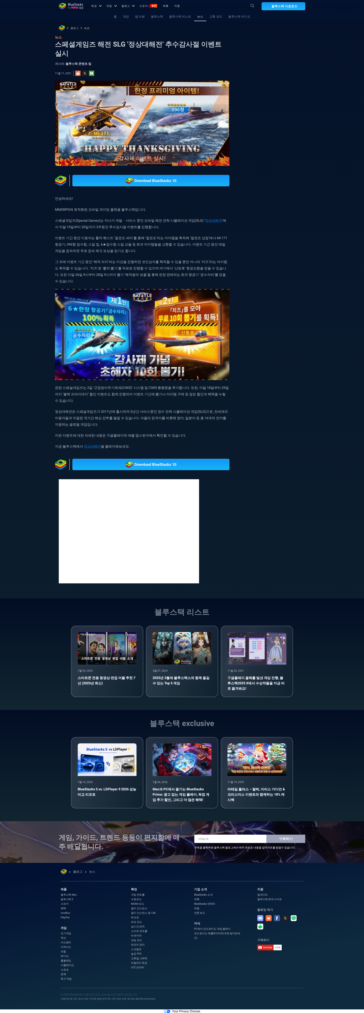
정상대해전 (213, 220)
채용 (196, 908)
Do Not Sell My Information (141, 998)
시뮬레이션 (67, 965)
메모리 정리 (138, 944)
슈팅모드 (136, 899)
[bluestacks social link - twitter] (285, 918)
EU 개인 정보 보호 (117, 998)
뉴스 (200, 16)
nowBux (65, 912)
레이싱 (64, 956)
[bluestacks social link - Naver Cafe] (260, 926)
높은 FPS (136, 953)
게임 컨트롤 (138, 894)
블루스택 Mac (69, 894)
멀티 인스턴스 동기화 (143, 912)
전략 (63, 974)
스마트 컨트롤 (139, 931)
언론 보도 (199, 912)
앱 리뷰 (140, 16)
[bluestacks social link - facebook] (277, 918)
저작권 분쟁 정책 (98, 998)
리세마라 (136, 935)
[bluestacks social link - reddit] (269, 918)
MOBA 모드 (137, 903)
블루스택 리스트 (180, 16)
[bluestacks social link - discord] (260, 918)
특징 (94, 5)
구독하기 (286, 839)
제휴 (166, 5)
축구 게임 (66, 978)
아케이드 (66, 946)
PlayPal (65, 917)
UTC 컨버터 (137, 967)
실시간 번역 (138, 926)
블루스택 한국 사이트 (269, 899)
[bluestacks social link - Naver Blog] (294, 918)
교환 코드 (215, 16)
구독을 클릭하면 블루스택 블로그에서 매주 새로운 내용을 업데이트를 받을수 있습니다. (245, 847)
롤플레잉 (66, 960)
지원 (177, 5)
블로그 (126, 5)
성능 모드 (136, 940)
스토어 (147, 5)
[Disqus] (129, 531)
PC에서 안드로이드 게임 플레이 (212, 928)
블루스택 (157, 16)
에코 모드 (136, 921)
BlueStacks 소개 (203, 894)
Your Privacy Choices (186, 1011)
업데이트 (262, 894)
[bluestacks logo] (71, 6)
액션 (63, 937)
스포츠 (64, 969)
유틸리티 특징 (139, 962)
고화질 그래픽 (139, 958)
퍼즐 (63, 951)
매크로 (135, 917)
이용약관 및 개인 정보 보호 (74, 998)
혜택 (63, 908)
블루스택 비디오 (239, 16)
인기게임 (66, 933)
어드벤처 (66, 942)
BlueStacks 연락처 (204, 903)
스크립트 (136, 949)
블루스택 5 (67, 899)
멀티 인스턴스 (139, 908)
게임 (109, 5)
